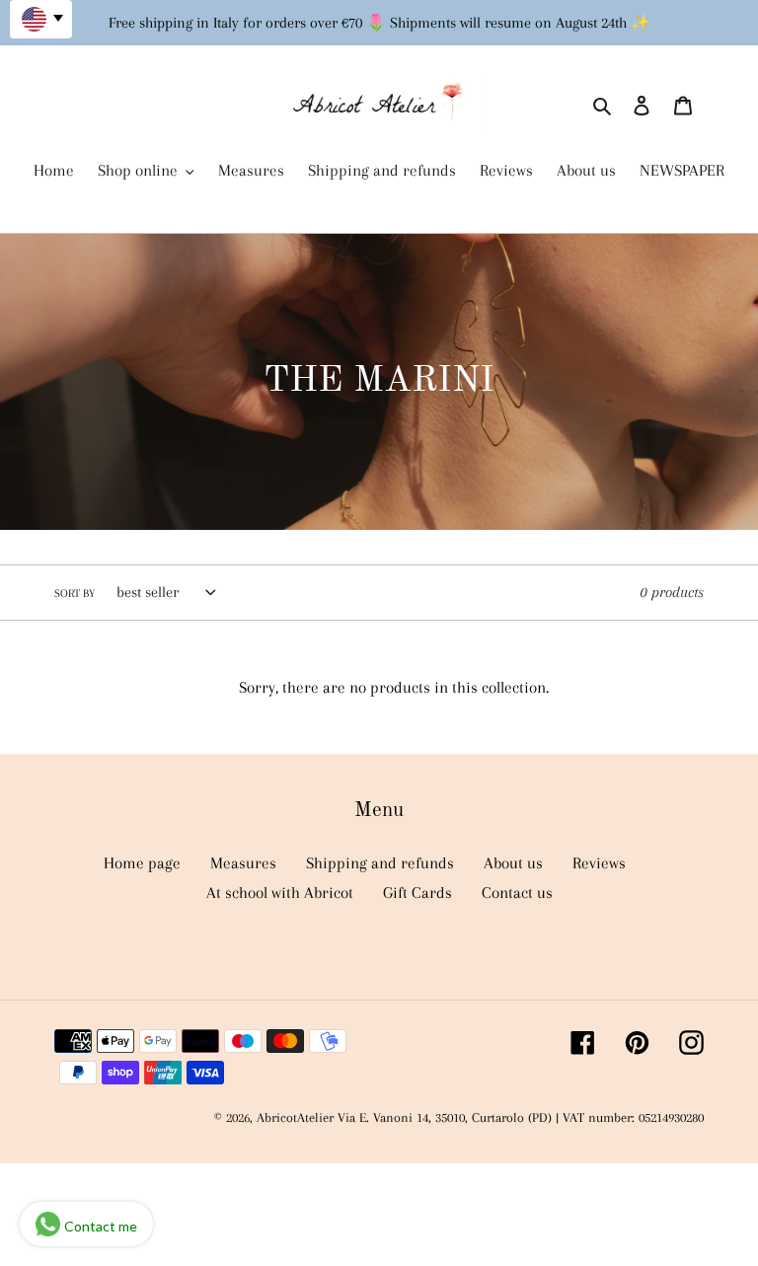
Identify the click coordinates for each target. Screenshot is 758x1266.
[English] (41, 19)
